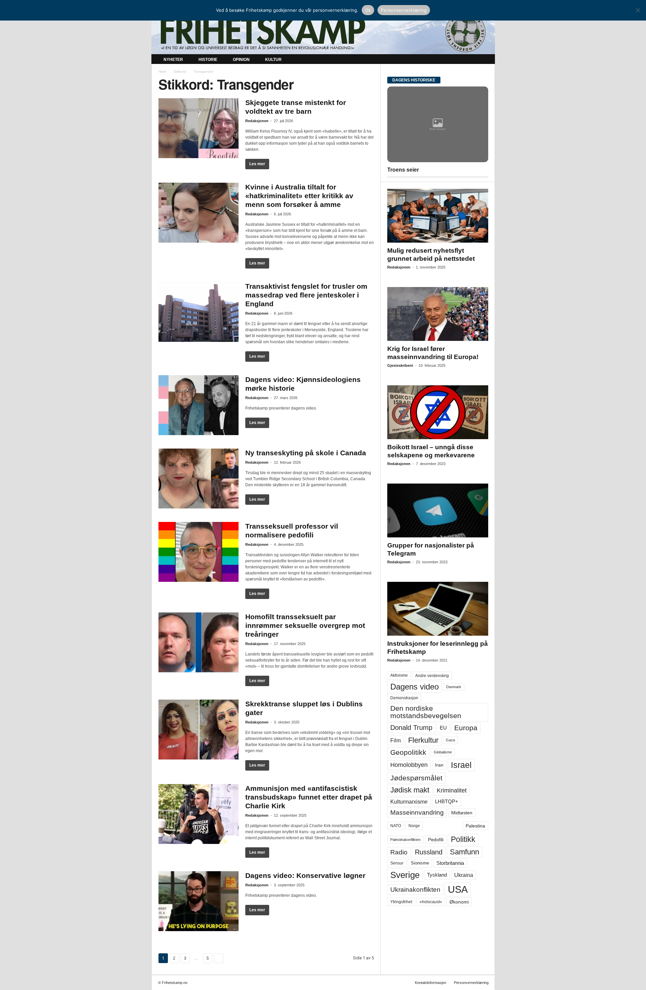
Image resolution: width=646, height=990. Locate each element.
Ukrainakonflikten (415, 889)
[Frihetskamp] (323, 32)
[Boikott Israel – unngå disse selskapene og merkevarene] (437, 412)
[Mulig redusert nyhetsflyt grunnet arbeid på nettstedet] (437, 216)
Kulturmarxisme (409, 802)
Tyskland (437, 875)
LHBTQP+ (446, 801)
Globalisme (443, 752)
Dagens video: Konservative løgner (305, 875)
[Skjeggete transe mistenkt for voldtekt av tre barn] (198, 128)
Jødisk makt (409, 790)
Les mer (257, 164)
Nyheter (173, 59)
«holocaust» (431, 901)
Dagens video (414, 686)
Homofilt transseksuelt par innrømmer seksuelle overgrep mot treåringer (305, 625)
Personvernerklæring (471, 983)
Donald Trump (411, 727)
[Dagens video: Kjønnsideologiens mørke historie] (198, 405)
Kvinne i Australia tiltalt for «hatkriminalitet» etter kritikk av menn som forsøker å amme (299, 195)
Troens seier (403, 170)
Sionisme (420, 863)
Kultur (273, 59)
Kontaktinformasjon (430, 983)
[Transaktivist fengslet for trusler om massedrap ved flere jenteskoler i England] (198, 312)
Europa (465, 728)
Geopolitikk (408, 752)
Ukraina (463, 875)
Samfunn (464, 852)
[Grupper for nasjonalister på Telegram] (437, 510)
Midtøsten (461, 812)
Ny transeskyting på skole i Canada (305, 453)
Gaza (450, 740)
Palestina (475, 825)
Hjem (162, 71)
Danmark (453, 687)
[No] (637, 10)
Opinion (241, 59)
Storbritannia (450, 863)
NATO (395, 825)
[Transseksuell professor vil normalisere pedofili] (198, 552)
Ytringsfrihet (401, 901)
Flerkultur (423, 740)
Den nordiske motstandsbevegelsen (425, 711)
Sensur (396, 863)
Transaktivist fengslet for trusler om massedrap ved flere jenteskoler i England (306, 295)
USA (458, 889)
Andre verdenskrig (432, 675)
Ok (368, 10)
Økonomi (459, 902)
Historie (208, 59)
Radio (398, 852)
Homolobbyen (409, 765)
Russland (428, 852)
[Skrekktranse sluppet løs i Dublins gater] (198, 729)
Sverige (405, 875)
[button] (484, 59)
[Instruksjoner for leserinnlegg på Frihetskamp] (437, 609)
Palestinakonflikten (405, 840)
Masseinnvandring (417, 812)
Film (395, 740)
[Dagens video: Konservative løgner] (198, 901)
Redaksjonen (256, 121)
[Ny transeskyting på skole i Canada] (198, 478)
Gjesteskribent (400, 365)
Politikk (463, 839)
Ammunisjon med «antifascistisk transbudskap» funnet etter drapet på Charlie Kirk (308, 797)
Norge (414, 825)
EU (443, 728)
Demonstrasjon (404, 698)
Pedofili (435, 839)
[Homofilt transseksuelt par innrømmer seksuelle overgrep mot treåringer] (198, 642)
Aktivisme (399, 675)
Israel (461, 765)
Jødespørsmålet (416, 778)
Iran (439, 765)
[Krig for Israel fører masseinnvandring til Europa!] (437, 314)
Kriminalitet (452, 790)
